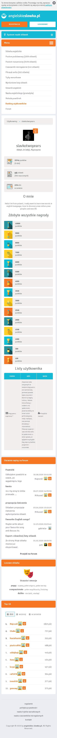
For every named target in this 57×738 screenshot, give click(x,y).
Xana (12, 660)
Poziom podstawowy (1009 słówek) (21, 56)
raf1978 (13, 674)
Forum (8, 109)
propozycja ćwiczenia (16, 502)
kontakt (28, 720)
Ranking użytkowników (16, 103)
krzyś (12, 667)
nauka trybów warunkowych (28, 712)
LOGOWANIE (43, 24)
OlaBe (12, 631)
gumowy (13, 688)
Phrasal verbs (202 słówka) (17, 72)
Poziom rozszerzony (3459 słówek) (21, 62)
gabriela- (42, 528)
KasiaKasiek (15, 638)
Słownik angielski (13, 88)
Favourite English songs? (18, 519)
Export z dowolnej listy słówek (21, 536)
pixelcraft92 (15, 645)
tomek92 (14, 681)
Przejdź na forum (28, 553)
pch (41, 545)
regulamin (28, 704)
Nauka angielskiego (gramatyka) (20, 93)
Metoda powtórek (13, 98)
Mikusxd (39, 495)
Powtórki (10, 469)
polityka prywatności (28, 708)
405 (16, 173)
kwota (8, 486)
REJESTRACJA (14, 24)
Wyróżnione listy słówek (16, 82)
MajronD (39, 479)
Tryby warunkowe (13, 77)
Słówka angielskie (14, 51)
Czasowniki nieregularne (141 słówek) (22, 67)
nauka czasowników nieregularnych (28, 716)
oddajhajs (14, 652)
